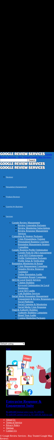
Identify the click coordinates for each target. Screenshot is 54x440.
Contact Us (11, 430)
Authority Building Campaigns (32, 312)
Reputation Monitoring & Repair (27, 263)
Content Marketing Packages (31, 318)
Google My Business (14, 206)
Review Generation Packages (32, 225)
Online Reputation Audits (30, 274)
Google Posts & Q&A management (34, 252)
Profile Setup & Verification (31, 261)
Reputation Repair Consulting (32, 277)
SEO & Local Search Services (26, 280)
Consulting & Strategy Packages (27, 236)
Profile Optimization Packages (32, 258)
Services (9, 216)
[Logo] (22, 164)
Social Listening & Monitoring (32, 304)
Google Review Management (26, 222)
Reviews (9, 177)
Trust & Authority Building (25, 310)
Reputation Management (16, 187)
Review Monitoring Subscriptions (34, 228)
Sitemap (10, 428)
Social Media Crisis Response (32, 307)
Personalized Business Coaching (33, 241)
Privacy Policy (13, 425)
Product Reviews (13, 197)
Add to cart (47, 414)
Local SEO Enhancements (30, 255)
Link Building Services (29, 293)
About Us (10, 419)
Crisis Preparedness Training (31, 239)
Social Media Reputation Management (30, 296)
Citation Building (26, 282)
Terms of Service (14, 422)
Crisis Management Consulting (32, 266)
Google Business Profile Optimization (30, 250)
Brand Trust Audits (27, 315)
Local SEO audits (26, 290)
